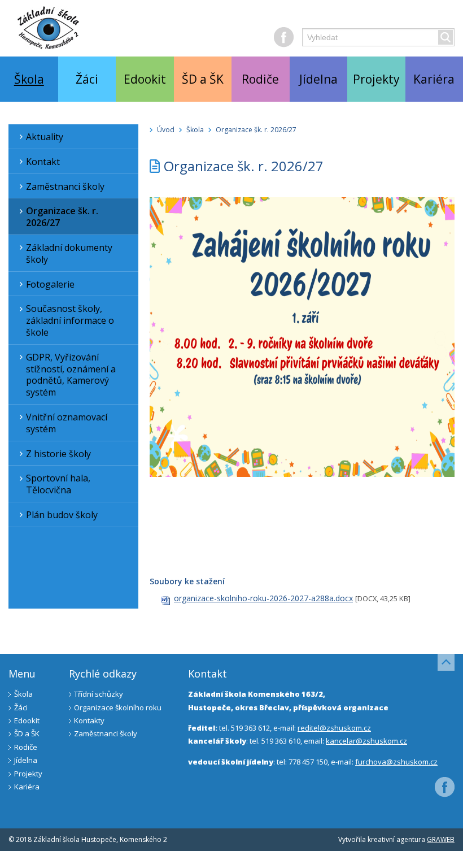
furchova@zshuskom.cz (396, 762)
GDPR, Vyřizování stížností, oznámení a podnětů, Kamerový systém (71, 374)
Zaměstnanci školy (65, 186)
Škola (29, 79)
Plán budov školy (62, 515)
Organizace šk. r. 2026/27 (62, 217)
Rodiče (260, 79)
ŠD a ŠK (203, 79)
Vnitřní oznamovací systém (66, 423)
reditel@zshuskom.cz (334, 728)
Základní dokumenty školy (69, 253)
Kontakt (43, 161)
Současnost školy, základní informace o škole (70, 320)
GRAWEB (441, 839)
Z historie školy (58, 454)
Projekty (376, 79)
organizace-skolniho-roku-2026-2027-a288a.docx (263, 598)
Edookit (145, 79)
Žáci (87, 79)
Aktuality (44, 137)
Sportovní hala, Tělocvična (58, 484)
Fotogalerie (50, 284)
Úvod (165, 129)
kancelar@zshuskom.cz (366, 741)
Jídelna (318, 79)
